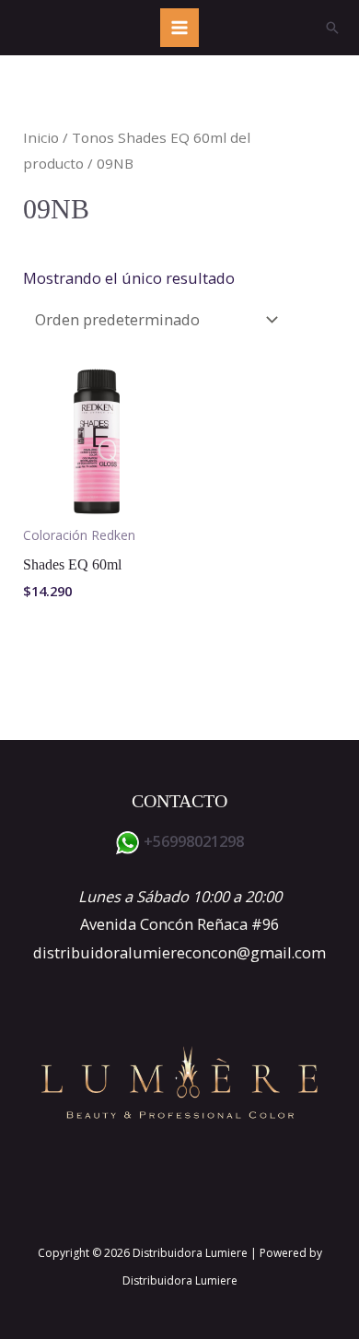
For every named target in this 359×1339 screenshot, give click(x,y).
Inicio (41, 137)
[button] (332, 27)
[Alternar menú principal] (180, 28)
